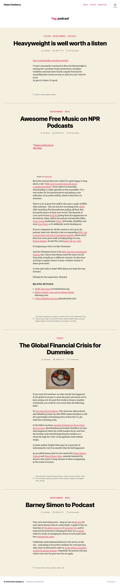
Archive (93, 5)
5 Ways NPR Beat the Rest (47, 298)
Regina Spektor (40, 241)
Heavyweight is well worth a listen (60, 43)
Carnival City (70, 528)
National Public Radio (71, 319)
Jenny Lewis (38, 221)
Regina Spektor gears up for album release (54, 292)
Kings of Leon (49, 319)
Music (67, 111)
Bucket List (102, 5)
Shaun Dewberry (12, 5)
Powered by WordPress (35, 582)
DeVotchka (78, 316)
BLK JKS (54, 215)
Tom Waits (43, 224)
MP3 (56, 319)
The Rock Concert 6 (53, 528)
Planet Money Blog (53, 456)
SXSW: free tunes (42, 289)
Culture (47, 36)
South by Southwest (54, 321)
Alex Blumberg (52, 476)
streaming (64, 321)
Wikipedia (48, 177)
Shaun (48, 51)
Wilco (59, 221)
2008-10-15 (60, 359)
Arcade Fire (55, 316)
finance (60, 338)
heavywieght (45, 94)
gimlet (37, 94)
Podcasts (72, 36)
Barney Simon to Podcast (60, 504)
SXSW (82, 207)
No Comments (74, 51)
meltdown (55, 478)
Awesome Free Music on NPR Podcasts (60, 122)
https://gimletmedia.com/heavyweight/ (50, 60)
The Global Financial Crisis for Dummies (60, 349)
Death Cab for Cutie (72, 241)
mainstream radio (45, 536)
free (84, 316)
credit (65, 476)
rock (62, 568)
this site (77, 522)
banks (60, 476)
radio (59, 568)
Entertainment (59, 36)
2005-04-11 (59, 512)
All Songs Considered (42, 316)
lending (48, 478)
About (85, 5)
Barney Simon (40, 568)
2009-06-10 (59, 133)
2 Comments (74, 359)
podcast (53, 94)
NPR (61, 478)
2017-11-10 (59, 51)
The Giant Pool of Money (46, 411)
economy (71, 476)
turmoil (42, 481)
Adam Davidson (40, 476)
